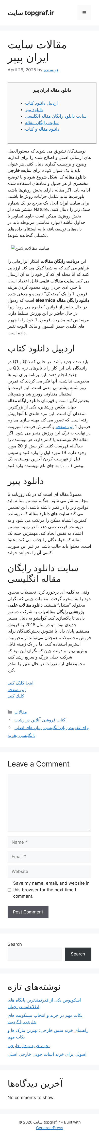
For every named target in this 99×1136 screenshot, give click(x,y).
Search (15, 944)
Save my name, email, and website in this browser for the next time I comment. (51, 890)
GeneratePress (49, 1127)
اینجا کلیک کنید (21, 683)
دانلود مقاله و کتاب (42, 129)
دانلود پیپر (34, 109)
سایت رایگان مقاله (42, 122)
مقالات (20, 712)
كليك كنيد (16, 696)
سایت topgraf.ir (31, 13)
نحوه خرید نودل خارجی (29, 1045)
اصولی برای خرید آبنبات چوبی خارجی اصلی (47, 1054)
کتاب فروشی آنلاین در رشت (39, 719)
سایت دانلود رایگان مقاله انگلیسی (56, 116)
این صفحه (65, 426)
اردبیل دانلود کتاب (41, 103)
